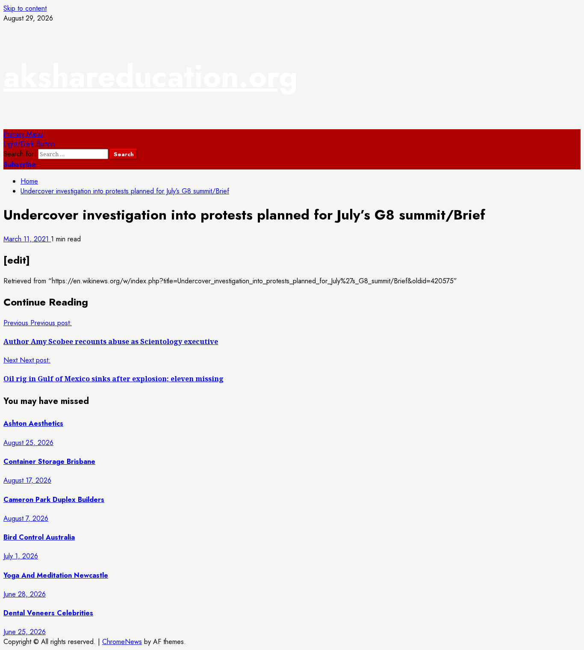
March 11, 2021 (27, 239)
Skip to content (25, 8)
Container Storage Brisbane (49, 461)
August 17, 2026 (27, 480)
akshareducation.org (150, 76)
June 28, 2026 (24, 594)
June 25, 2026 (24, 632)
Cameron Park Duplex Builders (53, 500)
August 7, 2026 (25, 518)
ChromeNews (122, 642)
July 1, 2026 (20, 556)
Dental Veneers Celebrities (48, 613)
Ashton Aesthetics (33, 423)
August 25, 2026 (28, 443)
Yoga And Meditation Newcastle (55, 575)
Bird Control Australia (39, 537)
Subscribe (19, 164)
